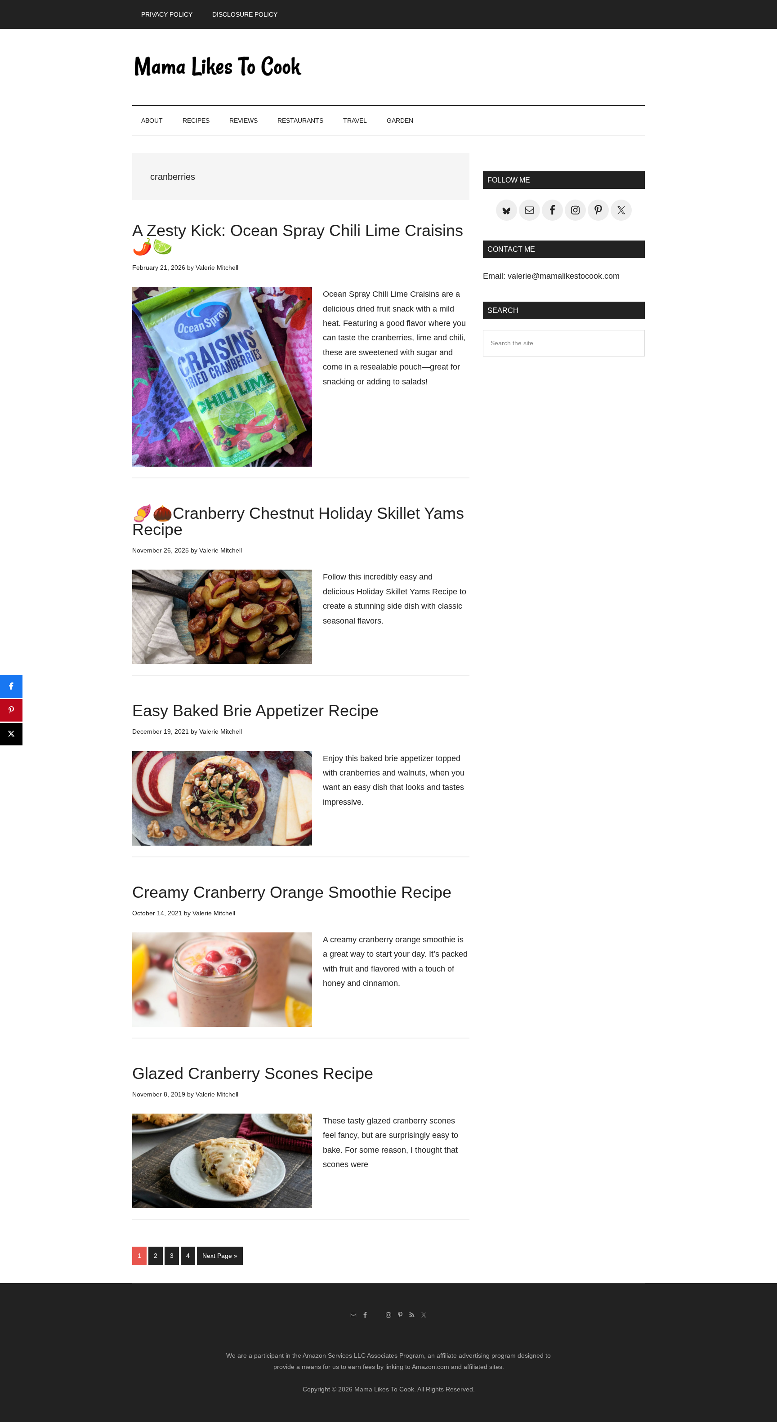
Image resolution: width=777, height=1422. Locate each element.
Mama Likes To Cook (217, 67)
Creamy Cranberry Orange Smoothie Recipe (291, 892)
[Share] (11, 686)
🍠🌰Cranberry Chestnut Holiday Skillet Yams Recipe (298, 521)
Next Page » (219, 1258)
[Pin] (11, 710)
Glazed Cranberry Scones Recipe (252, 1073)
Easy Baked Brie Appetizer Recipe (255, 710)
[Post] (11, 734)
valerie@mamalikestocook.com (564, 276)
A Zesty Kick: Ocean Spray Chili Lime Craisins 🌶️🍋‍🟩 (297, 238)
